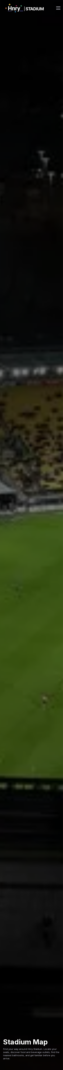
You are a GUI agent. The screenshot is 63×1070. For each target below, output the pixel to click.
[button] (57, 8)
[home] (24, 8)
